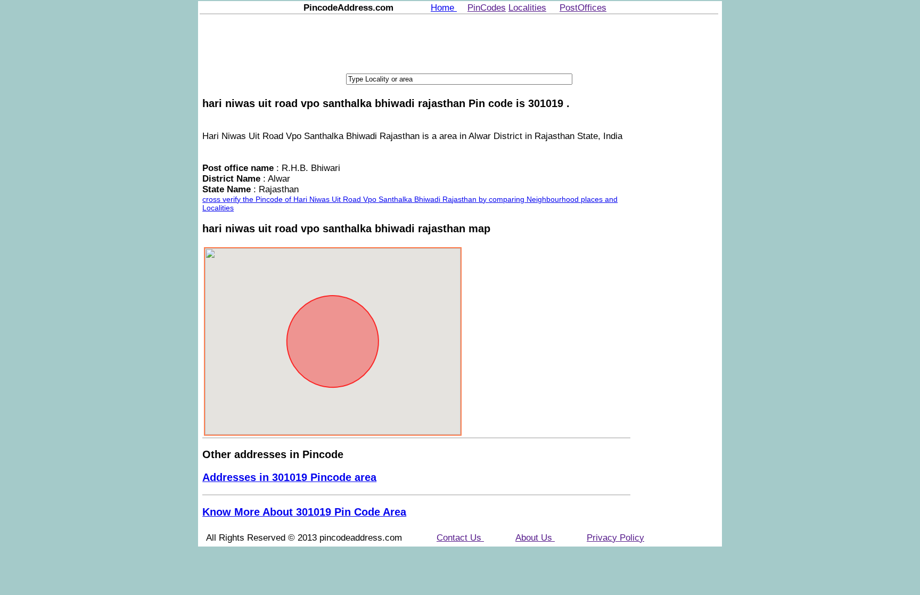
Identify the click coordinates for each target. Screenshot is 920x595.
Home (444, 8)
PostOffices (583, 8)
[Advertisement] (459, 43)
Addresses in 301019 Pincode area (289, 477)
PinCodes (486, 8)
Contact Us (460, 538)
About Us (535, 538)
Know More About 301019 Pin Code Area (304, 512)
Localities (527, 8)
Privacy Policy (615, 538)
